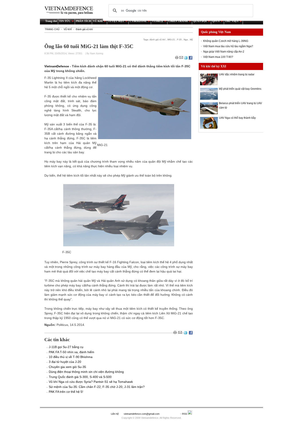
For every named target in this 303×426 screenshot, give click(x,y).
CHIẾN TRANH (178, 21)
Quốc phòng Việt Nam (216, 32)
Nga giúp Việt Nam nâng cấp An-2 (223, 51)
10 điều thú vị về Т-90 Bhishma (70, 357)
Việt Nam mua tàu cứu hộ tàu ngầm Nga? (228, 46)
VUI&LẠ (157, 21)
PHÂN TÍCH (83, 21)
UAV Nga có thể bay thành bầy (237, 117)
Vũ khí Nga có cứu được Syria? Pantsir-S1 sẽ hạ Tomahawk (91, 381)
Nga (186, 39)
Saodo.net (170, 413)
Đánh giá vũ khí (84, 29)
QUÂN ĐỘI (200, 21)
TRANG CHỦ (52, 29)
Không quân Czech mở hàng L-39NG (225, 41)
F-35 (179, 39)
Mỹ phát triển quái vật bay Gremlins (240, 88)
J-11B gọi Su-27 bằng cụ (66, 347)
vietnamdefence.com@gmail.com (142, 413)
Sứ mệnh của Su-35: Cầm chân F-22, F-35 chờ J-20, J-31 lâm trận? (97, 387)
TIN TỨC (65, 21)
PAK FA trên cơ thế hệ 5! (66, 391)
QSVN (216, 21)
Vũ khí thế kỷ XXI (213, 66)
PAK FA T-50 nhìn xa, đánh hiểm (71, 352)
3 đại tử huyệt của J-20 (65, 362)
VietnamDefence (57, 66)
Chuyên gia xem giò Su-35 (67, 367)
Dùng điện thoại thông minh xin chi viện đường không (86, 371)
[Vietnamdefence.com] (71, 10)
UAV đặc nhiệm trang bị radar (236, 74)
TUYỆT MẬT (116, 21)
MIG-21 (171, 39)
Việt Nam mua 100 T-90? (218, 56)
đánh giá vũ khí (157, 39)
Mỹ (191, 39)
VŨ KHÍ (98, 21)
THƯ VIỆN (231, 21)
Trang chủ (51, 21)
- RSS (184, 413)
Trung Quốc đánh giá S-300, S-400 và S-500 (80, 377)
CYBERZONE (138, 21)
